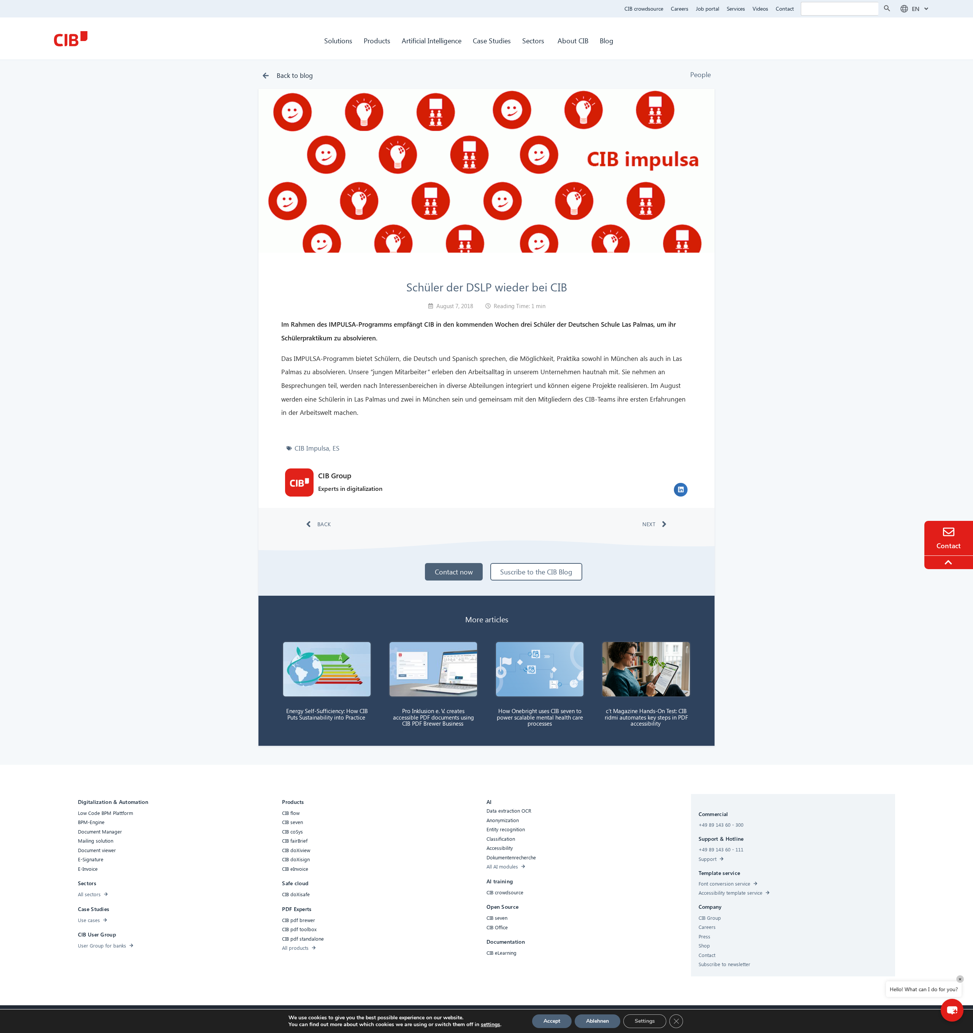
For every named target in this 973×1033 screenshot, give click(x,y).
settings (490, 1024)
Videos (760, 8)
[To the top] (949, 562)
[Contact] (948, 532)
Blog (606, 40)
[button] (681, 490)
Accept (552, 1021)
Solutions (338, 40)
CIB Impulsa (312, 448)
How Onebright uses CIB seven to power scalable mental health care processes (540, 717)
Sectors (534, 40)
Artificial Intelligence (431, 40)
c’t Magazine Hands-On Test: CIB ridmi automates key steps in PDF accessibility (646, 717)
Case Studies (492, 40)
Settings (645, 1021)
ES (336, 448)
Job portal (707, 8)
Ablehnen (597, 1021)
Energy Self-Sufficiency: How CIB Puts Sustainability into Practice (327, 714)
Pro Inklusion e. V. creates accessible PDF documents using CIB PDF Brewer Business (433, 717)
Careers (679, 8)
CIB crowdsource (643, 8)
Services (736, 8)
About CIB (573, 40)
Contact (785, 8)
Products (377, 40)
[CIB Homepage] (70, 38)
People (700, 74)
